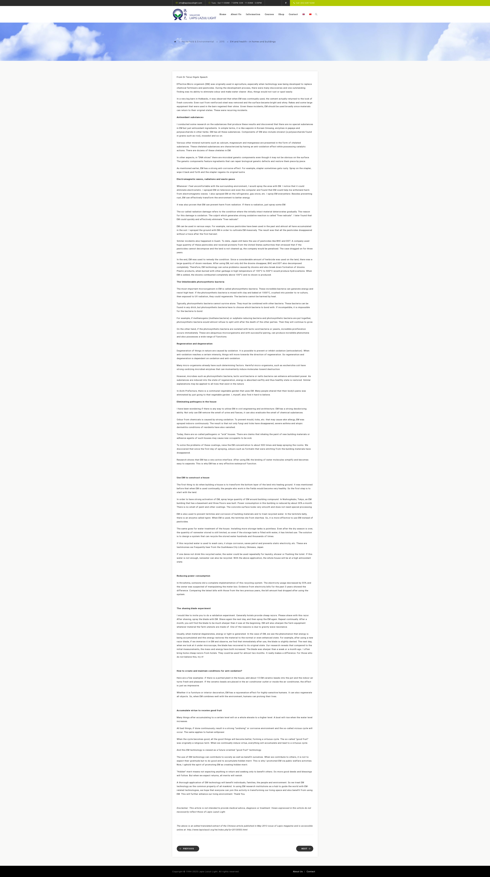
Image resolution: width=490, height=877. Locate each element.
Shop (281, 14)
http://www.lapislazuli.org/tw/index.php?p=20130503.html (217, 829)
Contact (293, 14)
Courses (269, 14)
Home (222, 14)
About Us (236, 14)
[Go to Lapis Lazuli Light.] (175, 41)
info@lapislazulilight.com (190, 3)
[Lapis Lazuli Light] (194, 14)
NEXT (304, 848)
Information (253, 14)
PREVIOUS (188, 848)
